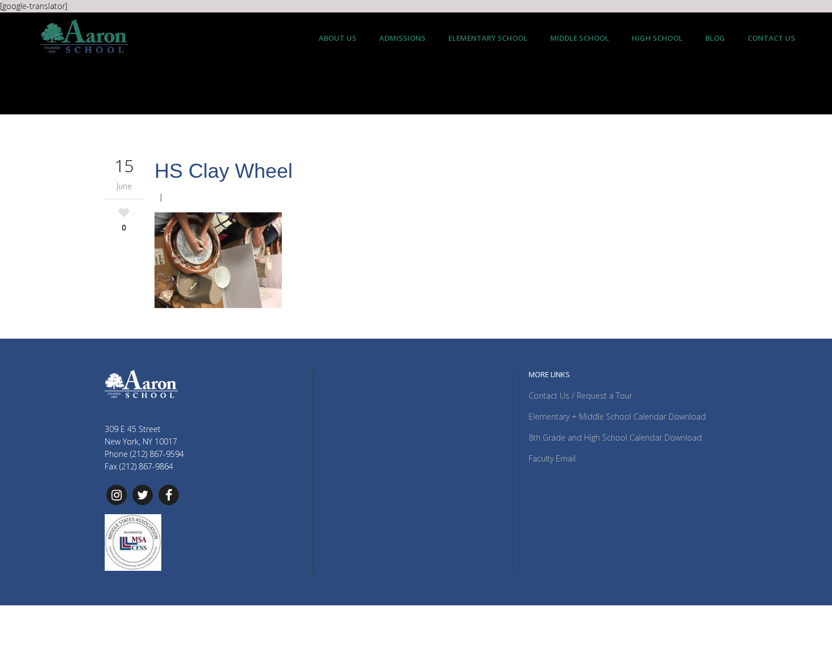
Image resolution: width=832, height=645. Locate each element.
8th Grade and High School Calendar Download (615, 437)
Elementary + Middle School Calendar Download (617, 416)
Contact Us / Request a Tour (580, 395)
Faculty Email (552, 458)
